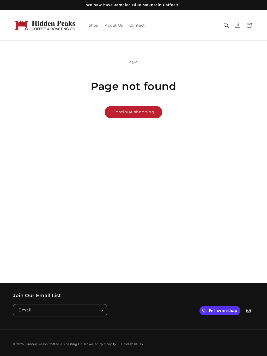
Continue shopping (133, 111)
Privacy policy (132, 344)
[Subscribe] (101, 310)
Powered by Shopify (100, 344)
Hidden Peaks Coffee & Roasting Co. (54, 344)
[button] (226, 25)
